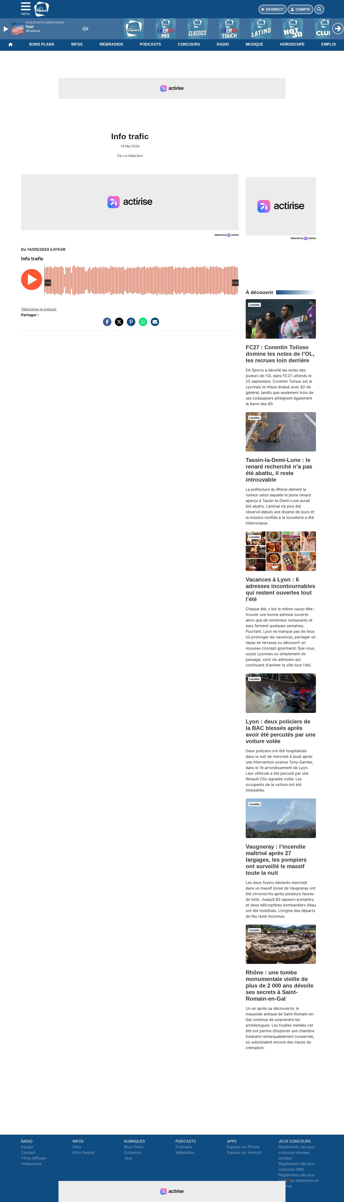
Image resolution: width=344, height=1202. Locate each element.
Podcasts (150, 44)
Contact (28, 1152)
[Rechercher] (319, 9)
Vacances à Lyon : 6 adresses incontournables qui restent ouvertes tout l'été (280, 589)
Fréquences (31, 1163)
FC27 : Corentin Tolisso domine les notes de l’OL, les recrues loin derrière (280, 353)
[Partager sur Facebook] (106, 324)
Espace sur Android (244, 1152)
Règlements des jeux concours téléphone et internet (298, 1180)
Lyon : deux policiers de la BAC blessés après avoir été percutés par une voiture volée (280, 731)
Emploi (328, 44)
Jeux (128, 1158)
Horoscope (292, 44)
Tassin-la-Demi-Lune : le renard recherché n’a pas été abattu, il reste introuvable (279, 470)
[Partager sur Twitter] (118, 324)
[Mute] (85, 28)
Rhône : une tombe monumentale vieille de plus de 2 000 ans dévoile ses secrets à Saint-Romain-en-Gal (279, 985)
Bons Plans (41, 44)
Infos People (84, 1152)
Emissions (133, 1152)
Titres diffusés (33, 1158)
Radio (223, 44)
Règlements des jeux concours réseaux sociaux (296, 1152)
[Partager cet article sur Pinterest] (129, 324)
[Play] (6, 29)
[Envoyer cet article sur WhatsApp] (141, 324)
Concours (189, 44)
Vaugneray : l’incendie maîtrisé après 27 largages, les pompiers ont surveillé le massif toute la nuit (276, 859)
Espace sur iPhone (243, 1146)
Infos (77, 44)
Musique (254, 44)
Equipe (27, 1146)
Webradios (111, 44)
